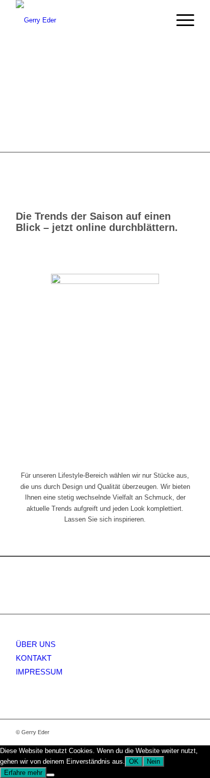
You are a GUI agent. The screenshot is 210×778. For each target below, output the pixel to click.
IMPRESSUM (39, 671)
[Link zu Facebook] (171, 732)
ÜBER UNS (36, 644)
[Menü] (180, 20)
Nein (153, 761)
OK (134, 761)
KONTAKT (33, 658)
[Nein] (50, 774)
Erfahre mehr (23, 772)
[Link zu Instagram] (186, 732)
